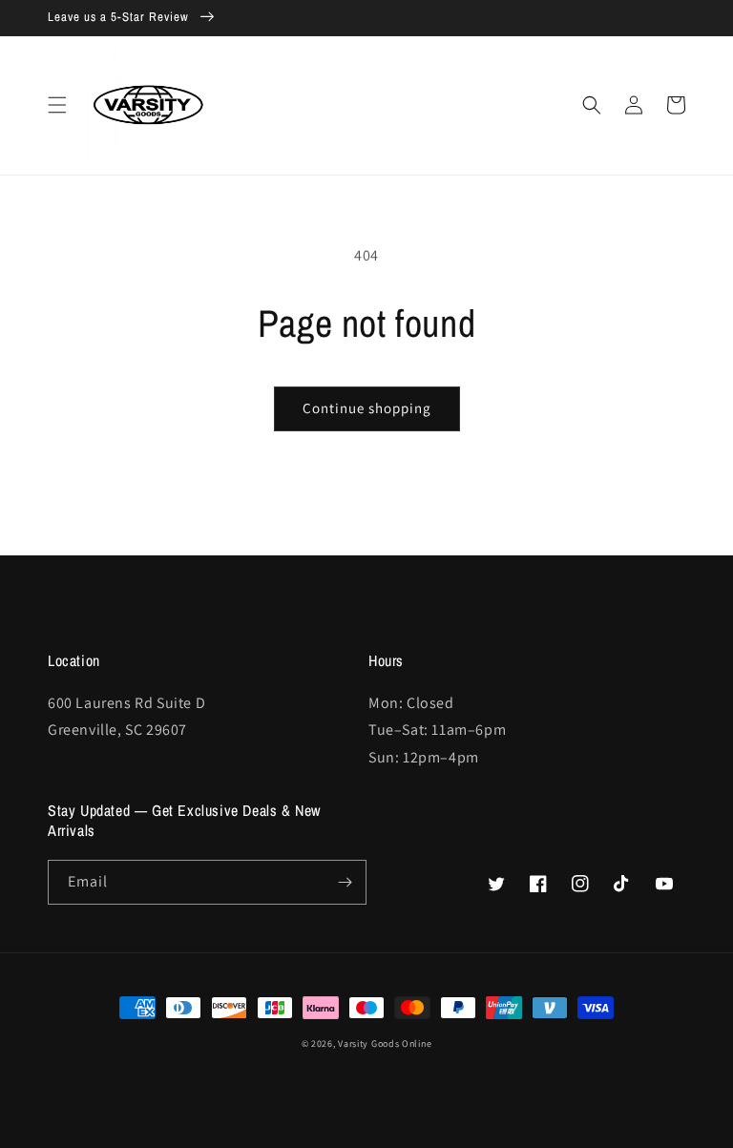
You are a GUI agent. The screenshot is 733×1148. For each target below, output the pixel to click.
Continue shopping (367, 408)
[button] (57, 105)
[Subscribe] (345, 882)
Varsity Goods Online (384, 1043)
